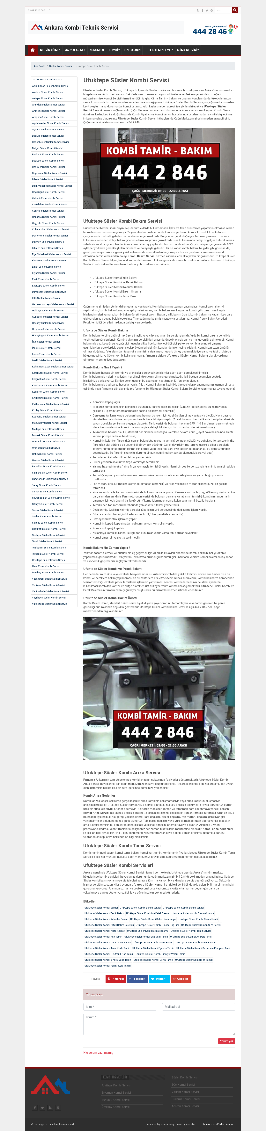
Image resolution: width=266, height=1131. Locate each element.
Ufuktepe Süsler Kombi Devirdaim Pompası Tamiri (203, 948)
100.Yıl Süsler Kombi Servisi (47, 79)
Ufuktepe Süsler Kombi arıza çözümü (147, 930)
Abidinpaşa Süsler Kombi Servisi (50, 85)
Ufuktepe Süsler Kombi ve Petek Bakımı (147, 913)
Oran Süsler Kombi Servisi (46, 447)
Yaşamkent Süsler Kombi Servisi (50, 578)
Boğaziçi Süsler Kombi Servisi (48, 192)
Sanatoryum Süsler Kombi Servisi (50, 478)
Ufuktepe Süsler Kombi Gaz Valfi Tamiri (146, 936)
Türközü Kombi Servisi (116, 1100)
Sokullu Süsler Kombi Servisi (47, 522)
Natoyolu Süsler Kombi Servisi (48, 441)
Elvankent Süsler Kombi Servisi (49, 260)
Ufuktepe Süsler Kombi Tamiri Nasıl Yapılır (108, 942)
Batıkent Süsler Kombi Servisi (48, 154)
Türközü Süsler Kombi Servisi (48, 553)
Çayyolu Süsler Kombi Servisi (48, 223)
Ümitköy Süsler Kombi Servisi (48, 572)
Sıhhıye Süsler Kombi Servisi (47, 504)
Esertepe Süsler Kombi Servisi (48, 285)
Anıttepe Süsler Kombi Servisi (48, 110)
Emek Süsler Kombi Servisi (46, 266)
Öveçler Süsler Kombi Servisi (48, 460)
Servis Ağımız (50, 50)
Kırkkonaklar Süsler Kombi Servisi (50, 404)
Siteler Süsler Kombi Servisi (47, 516)
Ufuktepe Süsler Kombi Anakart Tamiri (191, 936)
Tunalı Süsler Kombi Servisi (47, 541)
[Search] (235, 10)
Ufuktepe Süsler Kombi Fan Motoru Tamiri (108, 965)
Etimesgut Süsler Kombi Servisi (49, 291)
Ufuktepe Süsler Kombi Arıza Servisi (201, 925)
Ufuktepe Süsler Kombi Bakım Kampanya (153, 919)
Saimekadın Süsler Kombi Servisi (50, 472)
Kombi (113, 50)
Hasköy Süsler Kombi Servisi (48, 323)
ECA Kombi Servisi (183, 1084)
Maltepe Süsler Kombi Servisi (48, 429)
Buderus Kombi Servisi (186, 1099)
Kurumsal (97, 50)
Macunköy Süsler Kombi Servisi (49, 422)
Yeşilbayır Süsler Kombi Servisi (49, 597)
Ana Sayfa (39, 66)
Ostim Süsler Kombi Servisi (47, 454)
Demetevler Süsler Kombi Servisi (50, 235)
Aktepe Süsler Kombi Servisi (47, 98)
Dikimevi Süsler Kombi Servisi (48, 241)
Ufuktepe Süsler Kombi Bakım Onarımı (193, 913)
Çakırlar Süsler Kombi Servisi (48, 210)
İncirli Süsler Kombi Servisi (46, 354)
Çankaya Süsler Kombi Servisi (48, 216)
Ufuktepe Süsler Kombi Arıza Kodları (105, 930)
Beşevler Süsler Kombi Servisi (48, 166)
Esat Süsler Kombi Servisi (46, 279)
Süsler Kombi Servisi (60, 66)
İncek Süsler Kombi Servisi (46, 347)
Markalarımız (74, 50)
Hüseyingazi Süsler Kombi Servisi (50, 335)
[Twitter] (207, 10)
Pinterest (118, 978)
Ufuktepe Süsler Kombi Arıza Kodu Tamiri (107, 948)
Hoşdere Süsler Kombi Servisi (48, 329)
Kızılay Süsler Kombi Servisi (47, 410)
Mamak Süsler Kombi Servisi (47, 435)
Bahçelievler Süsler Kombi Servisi (50, 142)
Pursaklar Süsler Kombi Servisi (48, 466)
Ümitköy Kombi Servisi (116, 1107)
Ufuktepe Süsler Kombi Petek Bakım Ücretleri (109, 925)
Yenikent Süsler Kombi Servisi (48, 585)
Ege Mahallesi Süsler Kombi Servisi (51, 254)
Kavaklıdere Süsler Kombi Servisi (50, 385)
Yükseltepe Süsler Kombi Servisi (50, 603)
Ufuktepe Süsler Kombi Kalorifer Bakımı (106, 919)
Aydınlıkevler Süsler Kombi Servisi (50, 123)
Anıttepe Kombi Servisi (116, 1085)
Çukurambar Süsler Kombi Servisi (50, 229)
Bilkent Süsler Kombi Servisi (47, 179)
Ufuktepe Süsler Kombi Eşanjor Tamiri (153, 948)
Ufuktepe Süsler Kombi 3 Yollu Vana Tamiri (108, 959)
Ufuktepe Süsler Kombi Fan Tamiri (194, 959)
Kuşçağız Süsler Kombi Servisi (49, 416)
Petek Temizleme (157, 50)
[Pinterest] (211, 10)
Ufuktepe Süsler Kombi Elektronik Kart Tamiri (109, 954)
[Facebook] (202, 10)
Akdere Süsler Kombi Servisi (47, 92)
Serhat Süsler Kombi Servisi (47, 491)
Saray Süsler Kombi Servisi (46, 485)
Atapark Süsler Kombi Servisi (48, 117)
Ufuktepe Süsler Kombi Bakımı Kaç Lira (157, 925)
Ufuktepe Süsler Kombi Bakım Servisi (140, 907)
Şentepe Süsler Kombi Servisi (48, 535)
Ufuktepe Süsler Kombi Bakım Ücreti (198, 919)
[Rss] (198, 10)
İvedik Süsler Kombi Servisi (47, 360)
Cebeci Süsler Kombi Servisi (47, 198)
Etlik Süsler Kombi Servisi (46, 298)
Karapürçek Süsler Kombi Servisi (50, 372)
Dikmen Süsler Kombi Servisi (47, 248)
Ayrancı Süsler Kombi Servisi (48, 129)
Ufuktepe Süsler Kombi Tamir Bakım (104, 913)
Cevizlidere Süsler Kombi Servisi (50, 204)
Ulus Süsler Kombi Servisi (46, 566)
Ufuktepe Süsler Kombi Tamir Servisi (191, 930)
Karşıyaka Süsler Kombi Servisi (49, 379)
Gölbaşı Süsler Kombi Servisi (48, 310)
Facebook (138, 978)
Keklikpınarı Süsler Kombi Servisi (50, 397)
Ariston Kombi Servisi (185, 1106)
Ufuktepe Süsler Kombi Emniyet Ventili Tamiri (160, 954)
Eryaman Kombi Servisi (116, 1092)
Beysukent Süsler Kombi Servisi (49, 173)
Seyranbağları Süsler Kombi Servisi (51, 497)
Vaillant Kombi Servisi (185, 1092)
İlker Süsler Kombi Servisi (46, 341)
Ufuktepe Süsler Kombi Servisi (48, 560)
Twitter (160, 978)
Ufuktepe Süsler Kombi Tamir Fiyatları (195, 942)
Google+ (182, 978)
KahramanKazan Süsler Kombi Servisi (53, 366)
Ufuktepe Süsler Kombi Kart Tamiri (103, 936)
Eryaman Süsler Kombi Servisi (48, 273)
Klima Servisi (187, 50)
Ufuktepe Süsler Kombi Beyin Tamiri (153, 959)
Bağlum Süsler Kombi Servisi (48, 135)
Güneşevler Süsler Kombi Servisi (50, 316)
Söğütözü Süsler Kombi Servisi (49, 528)
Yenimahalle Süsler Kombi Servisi (50, 591)
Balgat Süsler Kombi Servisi (47, 148)
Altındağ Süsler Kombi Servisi (48, 104)
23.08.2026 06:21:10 (39, 10)
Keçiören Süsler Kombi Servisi (48, 391)
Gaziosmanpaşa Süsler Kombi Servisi (53, 304)
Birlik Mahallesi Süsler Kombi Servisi (52, 185)
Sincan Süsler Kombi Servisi (47, 510)
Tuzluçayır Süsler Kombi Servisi (49, 547)
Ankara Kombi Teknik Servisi (80, 27)
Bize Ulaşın (132, 50)
